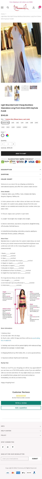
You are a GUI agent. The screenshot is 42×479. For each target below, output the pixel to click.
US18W (25, 127)
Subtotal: (4, 148)
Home (3, 14)
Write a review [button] (21, 403)
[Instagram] (7, 447)
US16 (13, 127)
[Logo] (21, 7)
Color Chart (6, 179)
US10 (36, 122)
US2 (17, 122)
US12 (2, 127)
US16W (19, 127)
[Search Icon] (8, 8)
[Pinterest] (12, 447)
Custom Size (5, 122)
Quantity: (4, 140)
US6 (27, 122)
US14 (7, 127)
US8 (31, 122)
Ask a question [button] (21, 408)
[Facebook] (2, 447)
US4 (22, 122)
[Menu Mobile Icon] (2, 7)
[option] (21, 53)
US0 (13, 122)
